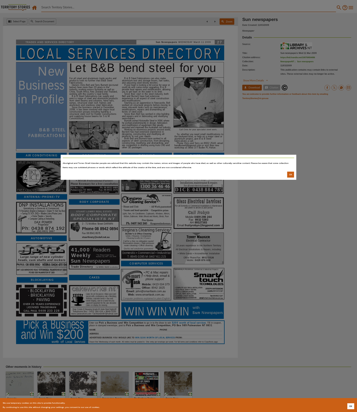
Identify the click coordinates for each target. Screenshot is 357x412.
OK (290, 174)
